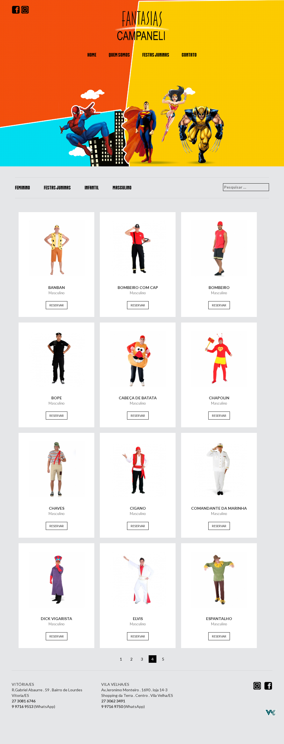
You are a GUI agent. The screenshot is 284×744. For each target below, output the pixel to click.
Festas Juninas (155, 55)
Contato (189, 55)
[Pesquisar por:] (246, 187)
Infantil (92, 187)
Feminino (22, 187)
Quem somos (119, 55)
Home (91, 55)
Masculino (122, 187)
